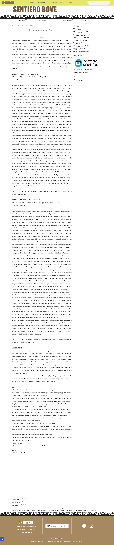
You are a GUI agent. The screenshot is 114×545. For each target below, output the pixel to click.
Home (32, 2)
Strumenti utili (78, 77)
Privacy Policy (28, 532)
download (86, 37)
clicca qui (23, 80)
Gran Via (63, 2)
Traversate (53, 2)
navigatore (87, 45)
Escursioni (41, 2)
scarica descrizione (84, 51)
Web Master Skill (78, 541)
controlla (82, 48)
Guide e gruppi (78, 80)
